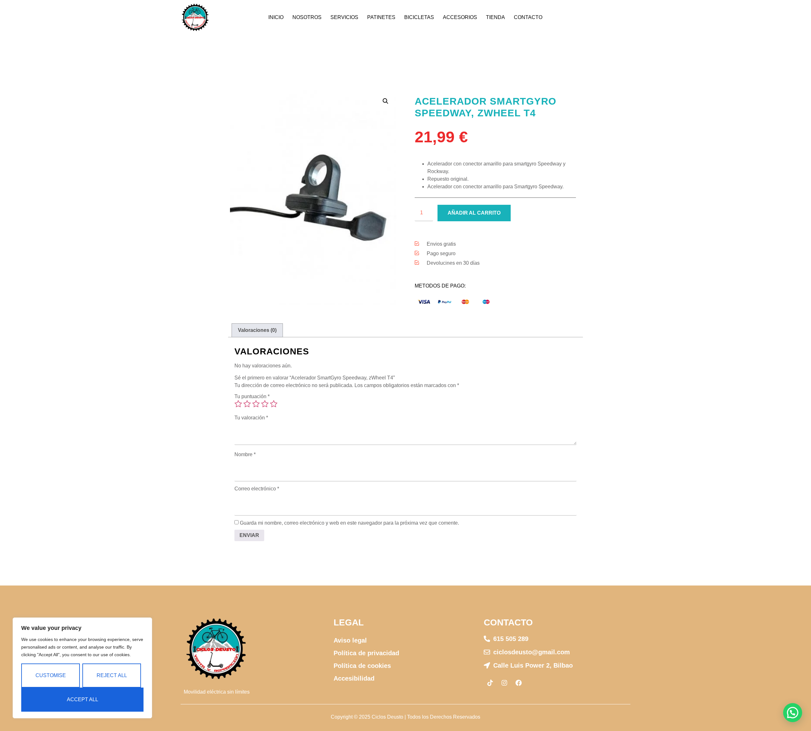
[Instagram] (504, 682)
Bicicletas (419, 17)
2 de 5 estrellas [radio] (247, 404)
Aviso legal (350, 640)
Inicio (276, 17)
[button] (385, 101)
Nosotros (307, 17)
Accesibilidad (354, 678)
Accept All (82, 699)
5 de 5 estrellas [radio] (274, 404)
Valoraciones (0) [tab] (257, 330)
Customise (50, 675)
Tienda (495, 17)
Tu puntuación (252, 396)
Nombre (245, 454)
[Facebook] (518, 682)
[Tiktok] (490, 682)
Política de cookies (362, 665)
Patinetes (381, 17)
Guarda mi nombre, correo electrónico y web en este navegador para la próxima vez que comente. (349, 523)
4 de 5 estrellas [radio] (265, 404)
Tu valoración (251, 417)
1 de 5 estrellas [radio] (238, 404)
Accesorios (460, 17)
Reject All (112, 675)
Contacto (528, 17)
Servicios (344, 17)
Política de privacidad (366, 653)
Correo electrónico (256, 488)
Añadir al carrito (474, 213)
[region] (82, 668)
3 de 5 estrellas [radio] (256, 404)
